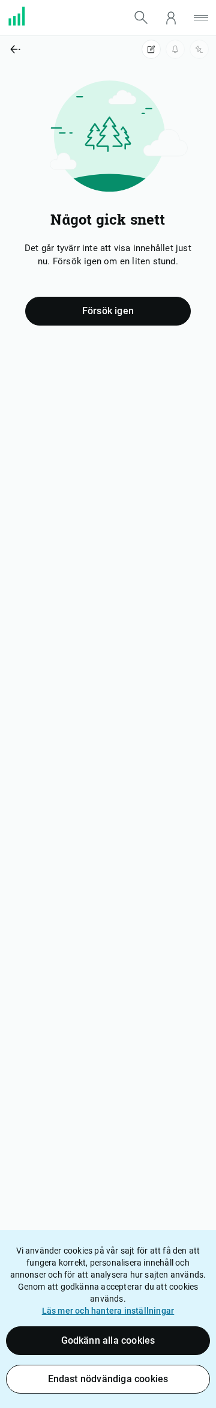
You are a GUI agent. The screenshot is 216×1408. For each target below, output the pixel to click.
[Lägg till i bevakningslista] (199, 49)
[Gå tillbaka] (54, 49)
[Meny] (201, 17)
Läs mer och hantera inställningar (108, 1310)
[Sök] (141, 17)
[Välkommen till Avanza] (24, 23)
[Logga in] (171, 17)
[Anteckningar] (151, 49)
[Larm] (175, 49)
